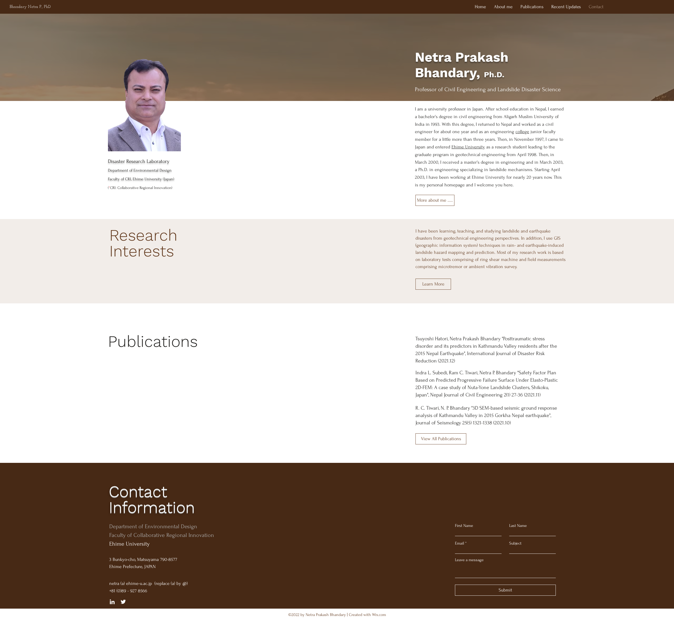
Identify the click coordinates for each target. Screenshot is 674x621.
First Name (464, 525)
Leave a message (469, 560)
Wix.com (379, 614)
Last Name (518, 525)
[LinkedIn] (112, 601)
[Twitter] (123, 601)
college (522, 131)
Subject (515, 543)
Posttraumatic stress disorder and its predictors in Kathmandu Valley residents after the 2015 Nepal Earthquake (486, 346)
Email (459, 543)
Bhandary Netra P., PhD (30, 7)
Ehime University (468, 146)
